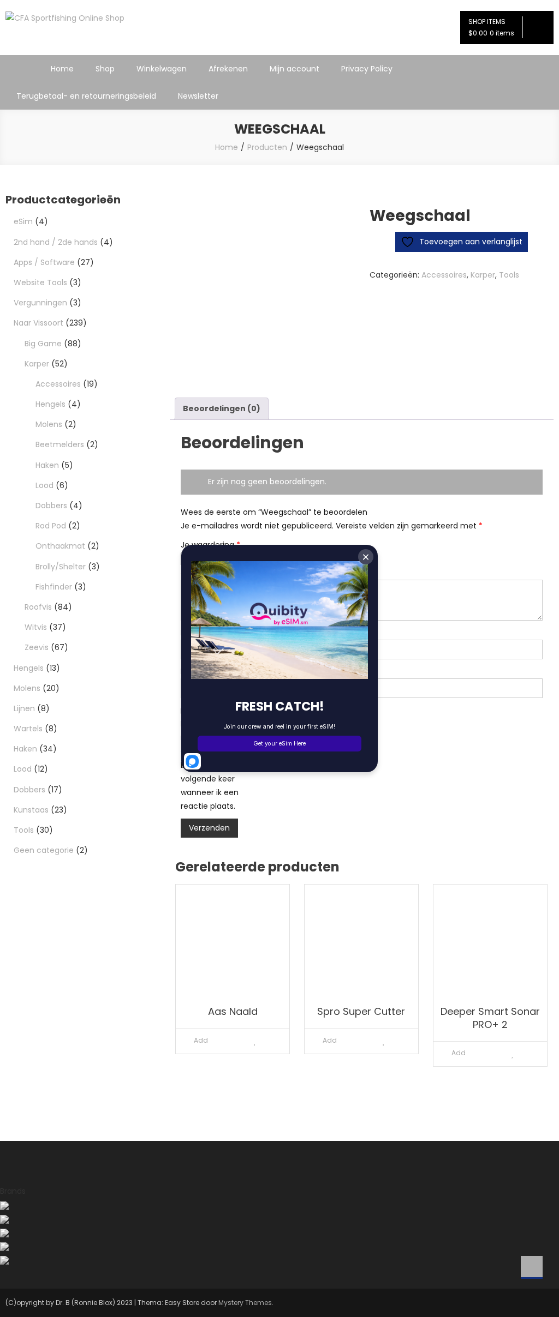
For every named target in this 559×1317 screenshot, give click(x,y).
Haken (47, 465)
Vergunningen (40, 302)
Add (201, 1040)
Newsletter (198, 96)
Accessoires (444, 274)
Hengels (50, 404)
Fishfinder (53, 586)
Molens (48, 424)
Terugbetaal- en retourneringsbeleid (86, 96)
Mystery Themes (245, 1302)
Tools (509, 274)
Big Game (43, 343)
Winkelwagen (161, 68)
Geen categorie (44, 850)
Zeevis (37, 647)
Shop (105, 68)
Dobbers (51, 505)
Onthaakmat (60, 545)
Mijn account (294, 68)
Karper (483, 274)
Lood (44, 485)
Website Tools (40, 282)
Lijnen (24, 708)
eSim (23, 221)
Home (62, 68)
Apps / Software (44, 262)
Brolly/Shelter (60, 566)
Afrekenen (228, 68)
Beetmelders (59, 444)
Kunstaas (31, 809)
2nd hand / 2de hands (56, 242)
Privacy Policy (367, 68)
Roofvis (38, 607)
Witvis (36, 627)
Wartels (28, 728)
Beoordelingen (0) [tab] (221, 408)
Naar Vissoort (38, 322)
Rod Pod (50, 525)
